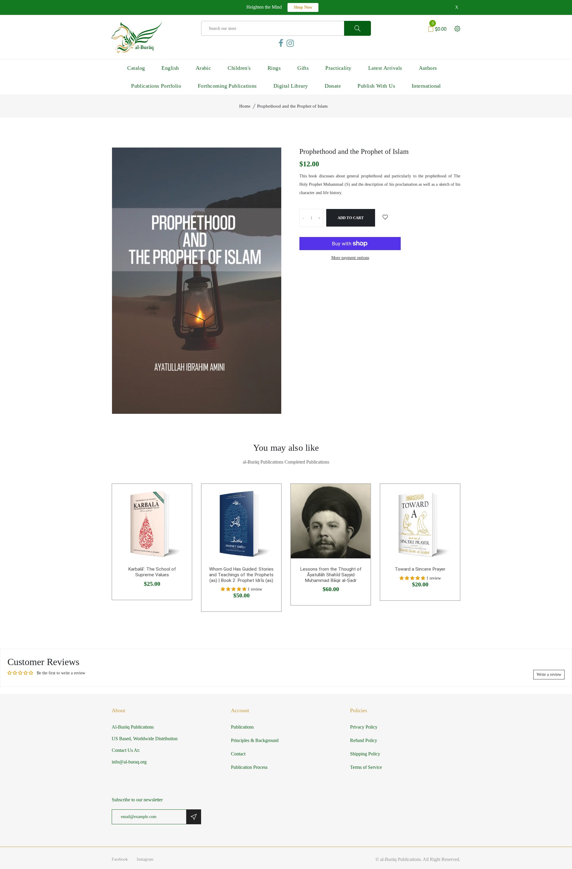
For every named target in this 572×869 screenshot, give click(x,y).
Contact (238, 753)
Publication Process (249, 767)
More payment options (350, 257)
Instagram (145, 859)
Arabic (203, 68)
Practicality (338, 68)
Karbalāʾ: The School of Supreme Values (152, 571)
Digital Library (290, 86)
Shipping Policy (365, 753)
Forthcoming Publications (227, 86)
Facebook (120, 859)
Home (245, 106)
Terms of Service (366, 767)
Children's (239, 68)
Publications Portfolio (156, 86)
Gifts (303, 68)
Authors (428, 68)
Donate (333, 86)
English (170, 68)
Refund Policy (363, 740)
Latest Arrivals (385, 68)
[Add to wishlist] (385, 218)
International (426, 86)
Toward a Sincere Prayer (420, 569)
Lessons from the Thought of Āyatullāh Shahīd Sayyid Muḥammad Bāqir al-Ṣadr (331, 574)
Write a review (549, 674)
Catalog (136, 68)
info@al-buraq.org (129, 761)
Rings (274, 68)
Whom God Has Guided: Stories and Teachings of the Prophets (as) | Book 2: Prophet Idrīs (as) (241, 574)
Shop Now (303, 7)
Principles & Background (255, 740)
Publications (242, 726)
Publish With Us (376, 86)
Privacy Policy (363, 726)
